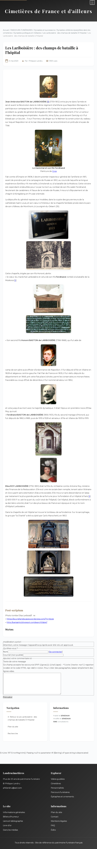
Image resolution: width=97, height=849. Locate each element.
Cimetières (56, 783)
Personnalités (57, 788)
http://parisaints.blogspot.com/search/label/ (27, 622)
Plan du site (13, 727)
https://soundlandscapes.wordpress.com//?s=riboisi (30, 619)
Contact (54, 817)
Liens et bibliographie (13, 821)
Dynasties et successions (44, 30)
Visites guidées (58, 779)
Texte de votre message (14, 661)
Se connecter (55, 652)
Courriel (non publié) (13, 655)
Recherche (13, 733)
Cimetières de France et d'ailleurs (48, 11)
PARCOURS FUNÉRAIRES (22, 30)
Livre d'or (7, 825)
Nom (5, 652)
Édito (53, 830)
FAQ (53, 825)
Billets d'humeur (11, 817)
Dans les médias (10, 830)
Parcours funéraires (60, 792)
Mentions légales (59, 821)
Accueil (6, 30)
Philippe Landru (35, 61)
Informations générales (14, 812)
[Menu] (92, 2)
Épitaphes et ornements (62, 797)
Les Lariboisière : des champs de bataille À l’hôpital (64, 33)
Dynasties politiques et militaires (27, 33)
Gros (54, 171)
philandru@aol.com (12, 788)
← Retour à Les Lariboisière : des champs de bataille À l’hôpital (22, 718)
